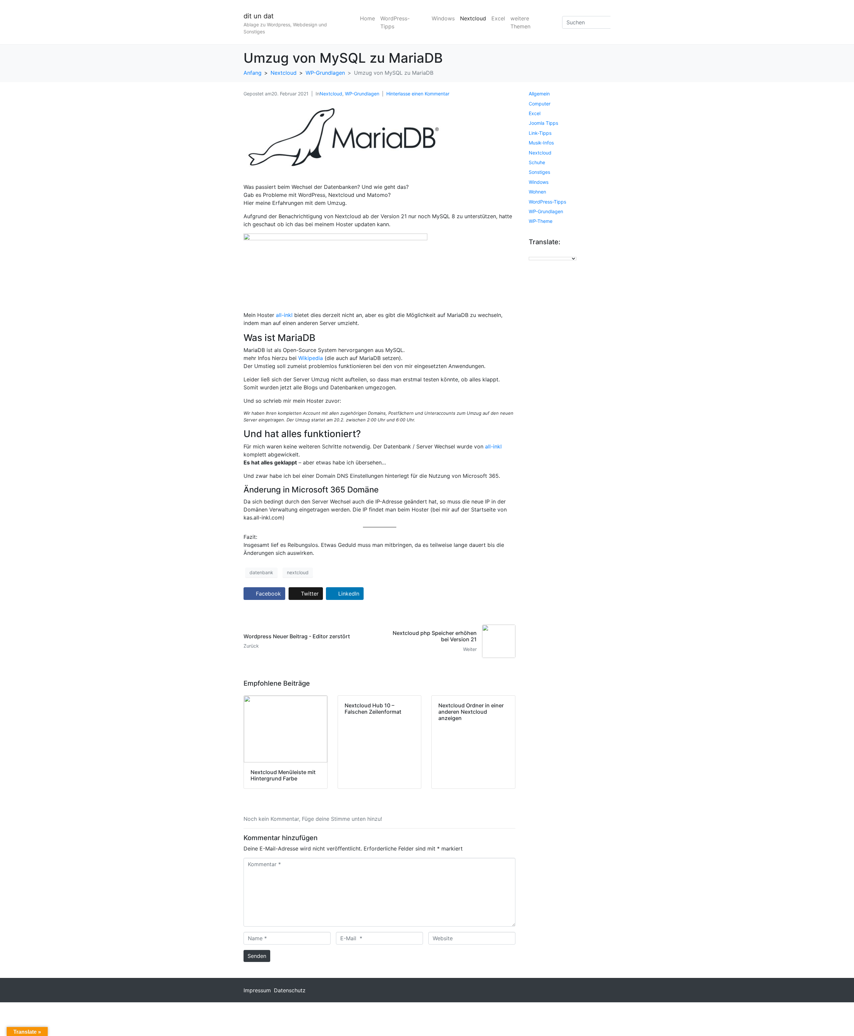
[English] (532, 252)
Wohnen (537, 192)
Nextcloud (473, 18)
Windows (443, 18)
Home (367, 18)
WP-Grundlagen (362, 93)
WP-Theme (540, 221)
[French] (538, 252)
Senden (257, 956)
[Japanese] (552, 252)
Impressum (257, 990)
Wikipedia (310, 358)
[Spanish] (565, 252)
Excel (498, 18)
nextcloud (298, 572)
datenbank (261, 572)
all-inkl (284, 315)
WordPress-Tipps (395, 22)
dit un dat (259, 16)
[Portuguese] (558, 252)
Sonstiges (539, 172)
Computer (539, 103)
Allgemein (539, 93)
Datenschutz (290, 990)
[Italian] (545, 252)
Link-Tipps (540, 133)
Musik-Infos (541, 142)
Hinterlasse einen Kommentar (417, 93)
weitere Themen (520, 22)
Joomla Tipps (543, 123)
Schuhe (537, 162)
